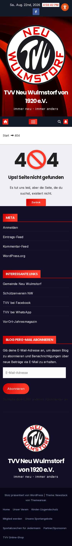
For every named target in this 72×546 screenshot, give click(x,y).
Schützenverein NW (18, 293)
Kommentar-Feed (15, 246)
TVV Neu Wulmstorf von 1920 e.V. (36, 96)
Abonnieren (16, 389)
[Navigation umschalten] (33, 121)
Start (6, 135)
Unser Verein (20, 509)
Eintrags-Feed (13, 237)
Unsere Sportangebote (38, 518)
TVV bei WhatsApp (17, 312)
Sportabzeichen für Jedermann (22, 528)
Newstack (61, 495)
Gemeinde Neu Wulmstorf (22, 284)
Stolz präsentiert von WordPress (24, 495)
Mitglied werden (12, 518)
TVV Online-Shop (13, 537)
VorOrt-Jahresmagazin (20, 322)
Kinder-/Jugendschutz (44, 509)
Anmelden (10, 227)
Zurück (36, 202)
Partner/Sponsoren (55, 528)
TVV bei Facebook (17, 303)
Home (6, 509)
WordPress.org (14, 256)
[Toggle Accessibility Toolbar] (65, 7)
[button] (59, 122)
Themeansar (38, 500)
